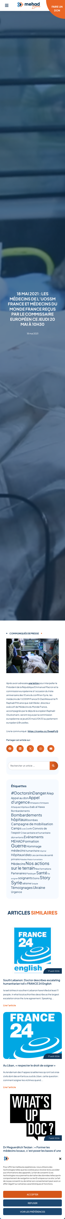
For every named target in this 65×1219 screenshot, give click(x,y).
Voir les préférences (32, 1211)
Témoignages (22, 887)
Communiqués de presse (24, 633)
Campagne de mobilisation (32, 824)
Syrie (16, 882)
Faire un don (57, 8)
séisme (26, 883)
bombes (32, 820)
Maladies (23, 859)
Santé (41, 872)
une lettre (33, 683)
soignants (25, 878)
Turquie (34, 883)
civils (23, 829)
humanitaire (32, 850)
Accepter (32, 1194)
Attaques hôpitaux (20, 807)
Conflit (29, 828)
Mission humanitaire (35, 859)
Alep (50, 793)
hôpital (43, 851)
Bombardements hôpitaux (26, 817)
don (13, 837)
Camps (16, 828)
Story (45, 877)
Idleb (27, 855)
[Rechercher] (54, 766)
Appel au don (19, 798)
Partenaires (18, 873)
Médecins (18, 864)
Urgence (16, 892)
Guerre (18, 845)
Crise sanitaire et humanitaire (35, 832)
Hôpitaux (17, 855)
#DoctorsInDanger (28, 792)
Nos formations (43, 868)
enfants (20, 837)
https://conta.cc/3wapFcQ (43, 731)
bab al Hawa (37, 806)
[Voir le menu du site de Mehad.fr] (7, 5)
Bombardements (20, 810)
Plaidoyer (31, 873)
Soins (36, 878)
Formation (31, 841)
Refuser (32, 1203)
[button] (60, 1158)
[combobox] (29, 766)
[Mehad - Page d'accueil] (29, 5)
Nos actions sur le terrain (30, 866)
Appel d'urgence (25, 799)
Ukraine (39, 887)
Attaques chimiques (39, 803)
